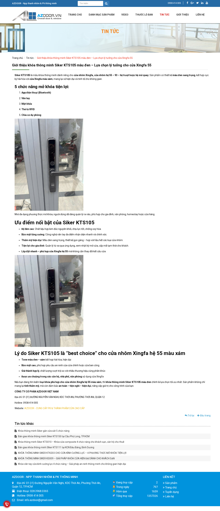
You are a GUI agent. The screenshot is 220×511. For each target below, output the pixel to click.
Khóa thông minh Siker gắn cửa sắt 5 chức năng (43, 430)
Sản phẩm (170, 483)
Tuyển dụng (171, 492)
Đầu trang (205, 415)
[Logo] (37, 14)
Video (124, 14)
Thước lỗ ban (144, 14)
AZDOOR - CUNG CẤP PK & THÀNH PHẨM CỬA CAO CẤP (54, 408)
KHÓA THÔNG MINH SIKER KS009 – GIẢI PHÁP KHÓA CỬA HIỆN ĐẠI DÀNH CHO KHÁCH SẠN (66, 458)
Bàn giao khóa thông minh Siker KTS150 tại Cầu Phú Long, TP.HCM (54, 436)
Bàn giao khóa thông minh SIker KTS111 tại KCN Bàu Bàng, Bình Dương (56, 447)
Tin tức (164, 14)
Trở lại (190, 415)
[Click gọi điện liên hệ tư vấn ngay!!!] (7, 504)
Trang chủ (75, 14)
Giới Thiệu (182, 14)
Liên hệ (169, 496)
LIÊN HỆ (200, 14)
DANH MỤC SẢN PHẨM (101, 14)
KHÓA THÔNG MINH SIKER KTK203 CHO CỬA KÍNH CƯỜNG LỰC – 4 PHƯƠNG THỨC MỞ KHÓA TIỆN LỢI (72, 453)
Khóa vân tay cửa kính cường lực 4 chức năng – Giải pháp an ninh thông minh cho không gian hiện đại (72, 464)
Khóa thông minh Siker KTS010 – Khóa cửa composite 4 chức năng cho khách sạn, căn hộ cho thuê (71, 441)
